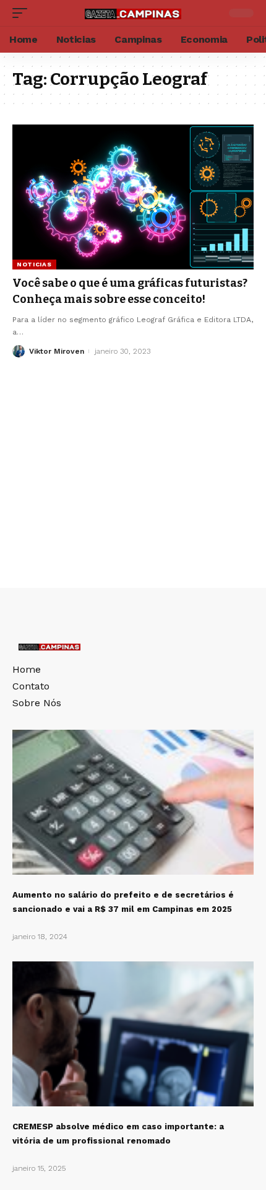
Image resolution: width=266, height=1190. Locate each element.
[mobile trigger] (22, 13)
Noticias (34, 264)
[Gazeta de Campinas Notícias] (133, 12)
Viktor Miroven (56, 351)
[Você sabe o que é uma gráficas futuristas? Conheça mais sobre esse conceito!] (133, 197)
